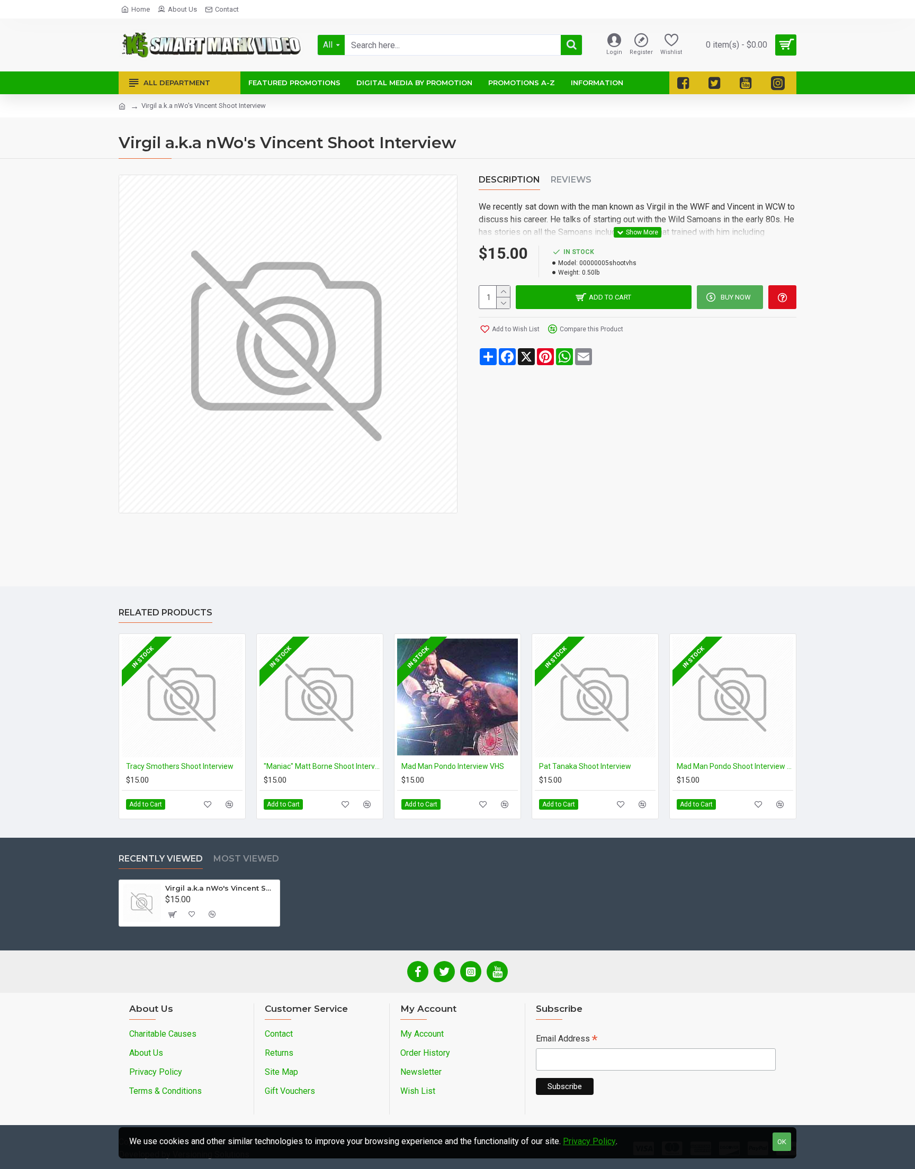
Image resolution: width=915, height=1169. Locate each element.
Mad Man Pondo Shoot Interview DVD (735, 766)
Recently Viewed (161, 859)
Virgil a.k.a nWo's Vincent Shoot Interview (220, 888)
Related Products (165, 613)
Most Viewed (246, 859)
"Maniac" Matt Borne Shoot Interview (322, 766)
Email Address (566, 1039)
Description (509, 180)
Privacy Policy (589, 1141)
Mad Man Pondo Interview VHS (452, 766)
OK (781, 1142)
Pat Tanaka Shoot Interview (585, 766)
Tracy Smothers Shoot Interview (180, 766)
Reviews (571, 180)
